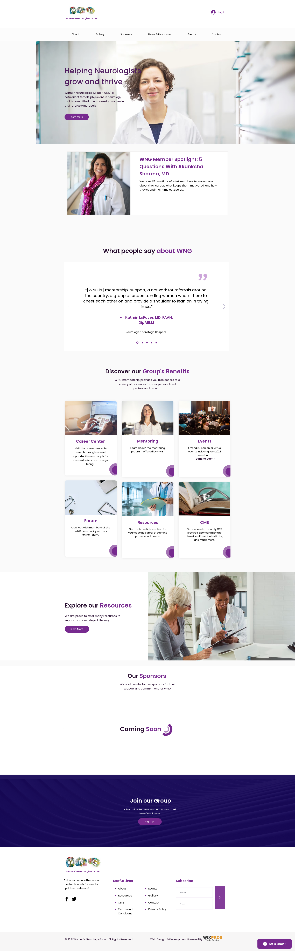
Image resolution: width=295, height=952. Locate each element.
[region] (91, 438)
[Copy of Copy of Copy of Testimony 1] (156, 342)
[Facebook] (67, 899)
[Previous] (69, 307)
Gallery (153, 896)
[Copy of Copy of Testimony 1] (147, 342)
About (122, 889)
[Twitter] (74, 899)
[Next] (223, 307)
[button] (91, 418)
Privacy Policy (157, 909)
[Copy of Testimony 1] (137, 343)
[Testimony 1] (142, 342)
